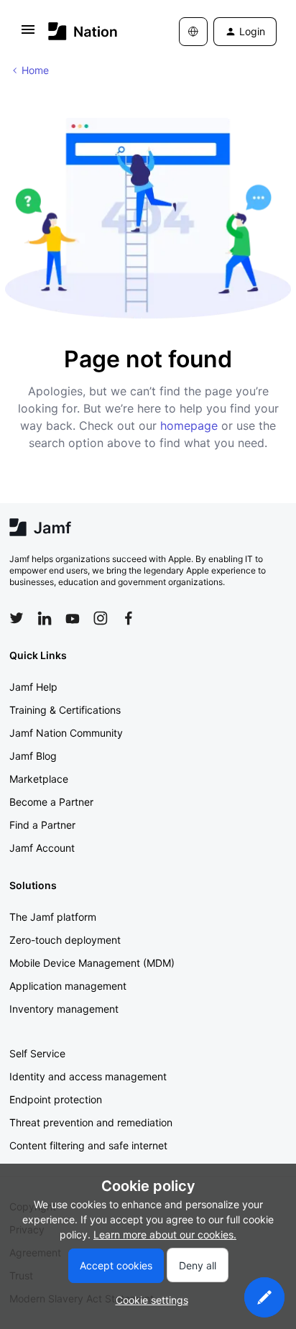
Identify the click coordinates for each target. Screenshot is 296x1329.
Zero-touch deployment (65, 940)
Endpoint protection (55, 1099)
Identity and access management (88, 1076)
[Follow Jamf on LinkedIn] (44, 618)
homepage (189, 425)
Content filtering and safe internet (88, 1145)
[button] (28, 34)
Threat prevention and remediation (90, 1122)
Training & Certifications (65, 710)
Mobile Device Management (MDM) (92, 963)
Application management (67, 986)
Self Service (37, 1053)
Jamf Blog (33, 756)
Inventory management (64, 1009)
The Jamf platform (52, 917)
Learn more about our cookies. (164, 1234)
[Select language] (193, 31)
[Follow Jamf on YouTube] (72, 618)
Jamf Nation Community (66, 733)
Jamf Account (42, 848)
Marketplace (38, 779)
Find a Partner (42, 825)
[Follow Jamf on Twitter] (16, 618)
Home (35, 70)
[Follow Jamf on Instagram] (100, 618)
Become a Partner (51, 802)
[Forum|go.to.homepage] (83, 31)
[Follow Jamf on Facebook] (128, 618)
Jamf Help (33, 687)
